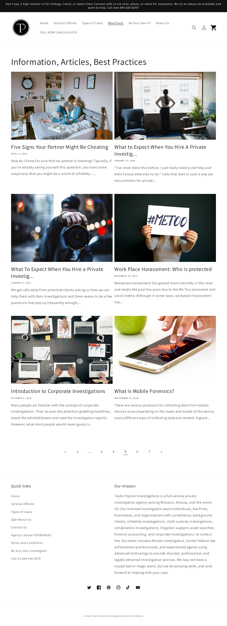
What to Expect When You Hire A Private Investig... (160, 150)
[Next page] (161, 452)
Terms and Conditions (27, 543)
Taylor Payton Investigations (107, 615)
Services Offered (22, 504)
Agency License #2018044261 (31, 535)
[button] (194, 28)
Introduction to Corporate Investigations (58, 391)
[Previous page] (65, 452)
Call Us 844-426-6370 (26, 558)
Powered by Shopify (133, 615)
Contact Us (19, 527)
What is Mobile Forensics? (144, 391)
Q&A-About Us (21, 520)
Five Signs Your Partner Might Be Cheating (59, 146)
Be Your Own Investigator (29, 551)
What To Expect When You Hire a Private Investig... (57, 272)
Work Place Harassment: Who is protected (163, 269)
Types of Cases (21, 512)
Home (15, 496)
